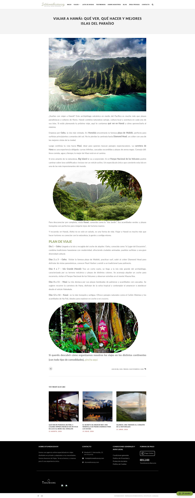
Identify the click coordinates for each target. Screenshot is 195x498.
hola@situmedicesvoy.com (94, 458)
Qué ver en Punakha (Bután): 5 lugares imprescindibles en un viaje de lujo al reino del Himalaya (63, 427)
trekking (125, 369)
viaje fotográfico (134, 369)
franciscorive (107, 27)
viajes (142, 369)
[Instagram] (41, 496)
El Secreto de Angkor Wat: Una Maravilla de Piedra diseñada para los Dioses (97, 427)
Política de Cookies (119, 464)
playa (121, 369)
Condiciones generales (121, 455)
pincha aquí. (91, 360)
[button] (184, 493)
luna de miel (115, 369)
